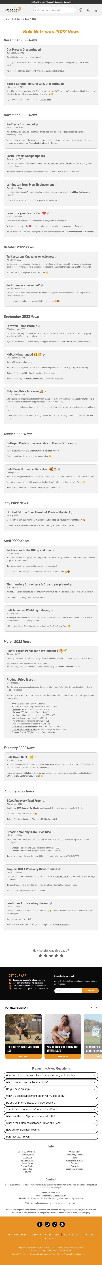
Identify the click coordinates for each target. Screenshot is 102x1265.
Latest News (27, 1163)
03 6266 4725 (54, 1192)
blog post (59, 378)
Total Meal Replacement (80, 192)
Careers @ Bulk (27, 1154)
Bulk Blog (71, 1234)
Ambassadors (74, 1152)
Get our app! (18, 976)
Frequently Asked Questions (51, 1068)
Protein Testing (27, 1166)
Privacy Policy (55, 1254)
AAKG (14, 703)
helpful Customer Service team (27, 776)
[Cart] (95, 10)
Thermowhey (39, 591)
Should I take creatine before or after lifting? (32, 1109)
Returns (27, 1172)
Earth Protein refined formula (59, 163)
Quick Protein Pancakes (63, 666)
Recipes (88, 1234)
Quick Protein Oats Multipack (24, 726)
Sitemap (86, 1254)
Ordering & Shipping (74, 1169)
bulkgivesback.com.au (35, 773)
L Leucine (16, 709)
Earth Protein (37, 71)
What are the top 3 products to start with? (30, 1116)
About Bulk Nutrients (27, 1152)
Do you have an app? (18, 1089)
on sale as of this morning (79, 267)
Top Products (17, 1234)
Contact (51, 1179)
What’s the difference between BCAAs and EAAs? (34, 1123)
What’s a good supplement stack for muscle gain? (35, 1095)
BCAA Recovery (61, 876)
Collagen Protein (19, 732)
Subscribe (90, 990)
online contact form (43, 1203)
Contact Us (27, 1157)
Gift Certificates (27, 1160)
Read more (24, 1056)
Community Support (74, 1154)
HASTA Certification (74, 1160)
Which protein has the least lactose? (27, 1082)
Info (51, 1146)
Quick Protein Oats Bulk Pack (24, 729)
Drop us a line (45, 99)
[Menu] (27, 10)
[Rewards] (80, 10)
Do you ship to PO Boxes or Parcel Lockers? (31, 1102)
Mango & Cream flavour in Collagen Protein (40, 450)
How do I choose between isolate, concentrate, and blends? (40, 1075)
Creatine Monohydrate (21, 848)
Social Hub (27, 1169)
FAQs (75, 1157)
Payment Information (71, 1254)
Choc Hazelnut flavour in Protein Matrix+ (64, 520)
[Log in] (88, 10)
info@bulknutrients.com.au (54, 1195)
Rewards (74, 1166)
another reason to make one (81, 231)
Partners (74, 1163)
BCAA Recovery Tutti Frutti (28, 808)
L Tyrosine (16, 712)
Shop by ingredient (46, 1234)
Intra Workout (63, 924)
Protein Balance (34, 378)
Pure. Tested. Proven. (18, 1136)
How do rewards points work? (23, 1129)
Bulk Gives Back (47, 764)
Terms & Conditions (19, 1254)
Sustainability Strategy (38, 1254)
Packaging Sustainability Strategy (43, 143)
